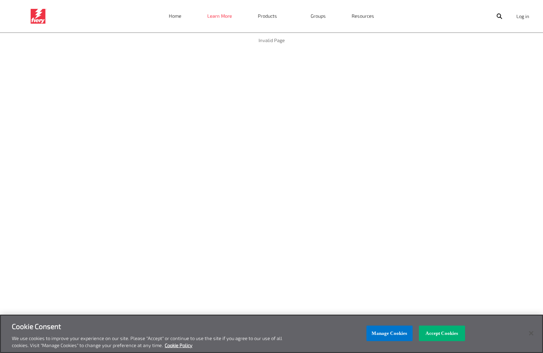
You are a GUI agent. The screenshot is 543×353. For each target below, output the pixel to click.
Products (267, 16)
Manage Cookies (389, 333)
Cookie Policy (178, 345)
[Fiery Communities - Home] (38, 16)
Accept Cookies (442, 333)
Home (175, 16)
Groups (318, 16)
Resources (363, 16)
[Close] (531, 333)
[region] (271, 334)
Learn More (219, 16)
